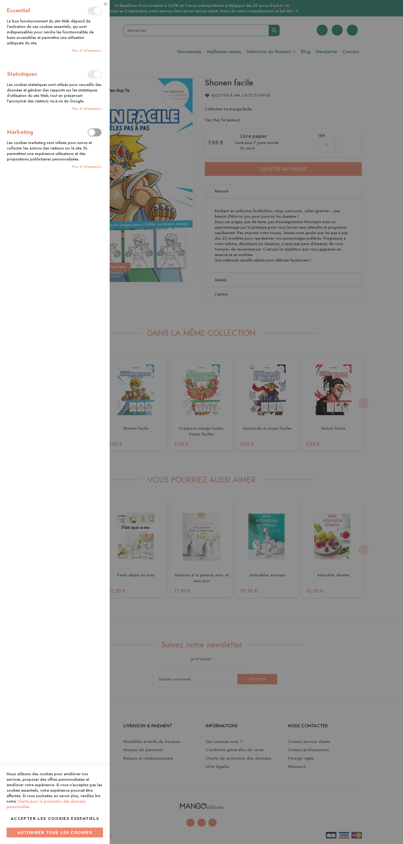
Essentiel (94, 11)
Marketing (94, 132)
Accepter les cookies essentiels (55, 819)
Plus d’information (86, 50)
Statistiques (94, 74)
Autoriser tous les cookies (55, 832)
